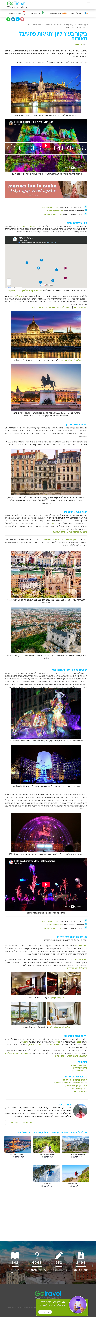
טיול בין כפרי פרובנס (79, 1088)
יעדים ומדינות (69, 25)
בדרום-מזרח (32, 226)
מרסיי (57, 1041)
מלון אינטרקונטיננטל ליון (32, 290)
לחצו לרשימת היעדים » (54, 210)
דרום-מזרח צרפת (34, 25)
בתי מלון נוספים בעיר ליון (77, 967)
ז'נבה (79, 1041)
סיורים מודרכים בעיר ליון (77, 1070)
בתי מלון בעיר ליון (80, 1067)
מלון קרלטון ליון (57, 997)
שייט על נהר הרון (80, 307)
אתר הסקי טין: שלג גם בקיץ (76, 1085)
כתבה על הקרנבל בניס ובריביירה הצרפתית (70, 531)
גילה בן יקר (77, 44)
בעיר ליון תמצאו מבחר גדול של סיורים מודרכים (61, 539)
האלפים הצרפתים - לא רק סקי (75, 1079)
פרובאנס (25, 1041)
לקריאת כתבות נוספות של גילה (19, 1122)
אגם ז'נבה (18, 296)
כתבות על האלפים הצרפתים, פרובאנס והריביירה (51, 307)
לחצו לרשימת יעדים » (50, 207)
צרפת (48, 25)
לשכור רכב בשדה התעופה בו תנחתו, (43, 1044)
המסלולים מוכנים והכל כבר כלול (52, 1303)
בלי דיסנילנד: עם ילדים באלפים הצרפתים (70, 1082)
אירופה (56, 25)
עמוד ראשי (82, 25)
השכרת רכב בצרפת (79, 1065)
